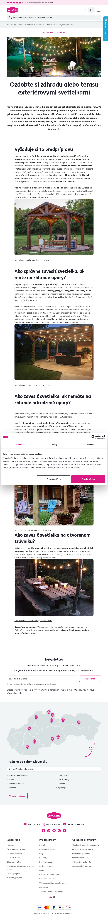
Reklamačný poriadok (81, 853)
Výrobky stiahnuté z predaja (51, 891)
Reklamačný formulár (48, 849)
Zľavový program (13, 873)
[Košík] (91, 10)
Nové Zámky (64, 780)
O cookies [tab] (89, 444)
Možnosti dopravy (14, 853)
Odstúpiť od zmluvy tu (81, 862)
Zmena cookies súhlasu (81, 866)
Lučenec (12, 787)
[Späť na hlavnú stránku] (12, 10)
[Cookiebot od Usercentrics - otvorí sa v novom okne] (93, 437)
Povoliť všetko (88, 479)
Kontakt (42, 845)
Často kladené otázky (16, 849)
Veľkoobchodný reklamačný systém (53, 883)
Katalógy (43, 858)
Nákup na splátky (14, 862)
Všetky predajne (17, 796)
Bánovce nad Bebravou (18, 776)
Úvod (8, 25)
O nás (41, 870)
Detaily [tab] (54, 444)
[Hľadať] (10, 17)
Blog (14, 25)
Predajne (10, 845)
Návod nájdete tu (14, 693)
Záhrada (21, 25)
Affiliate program (46, 866)
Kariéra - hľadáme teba (49, 874)
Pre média (43, 887)
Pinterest (59, 830)
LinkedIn (64, 830)
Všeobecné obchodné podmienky (85, 845)
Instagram (48, 830)
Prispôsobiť (52, 479)
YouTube (54, 830)
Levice (12, 780)
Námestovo (63, 776)
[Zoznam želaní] (84, 10)
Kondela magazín (46, 862)
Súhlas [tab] (19, 444)
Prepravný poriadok (80, 858)
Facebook (43, 830)
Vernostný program (14, 878)
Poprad (62, 784)
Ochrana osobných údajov (82, 849)
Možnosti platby (13, 858)
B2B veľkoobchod (46, 879)
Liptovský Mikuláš (16, 784)
